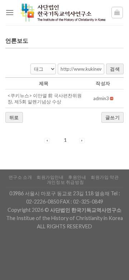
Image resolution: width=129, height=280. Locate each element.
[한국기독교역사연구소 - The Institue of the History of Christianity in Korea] (62, 13)
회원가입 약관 (105, 177)
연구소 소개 (20, 177)
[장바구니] (117, 12)
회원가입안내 (50, 177)
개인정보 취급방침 (65, 182)
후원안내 (77, 177)
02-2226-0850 (42, 202)
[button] (101, 98)
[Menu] (9, 12)
